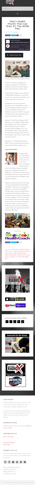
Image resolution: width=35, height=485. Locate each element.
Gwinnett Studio (14, 249)
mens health (13, 253)
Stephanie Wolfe (23, 153)
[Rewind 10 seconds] (12, 47)
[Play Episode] (8, 46)
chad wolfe (21, 251)
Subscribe (21, 49)
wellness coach (14, 256)
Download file (15, 55)
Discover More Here (8, 436)
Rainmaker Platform (26, 482)
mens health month (21, 253)
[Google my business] (13, 462)
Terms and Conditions (9, 442)
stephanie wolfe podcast (18, 255)
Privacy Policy (6, 445)
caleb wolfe (16, 251)
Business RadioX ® (17, 2)
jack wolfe (27, 251)
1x (15, 46)
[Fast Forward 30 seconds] (18, 47)
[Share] (17, 35)
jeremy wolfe (8, 253)
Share (27, 49)
